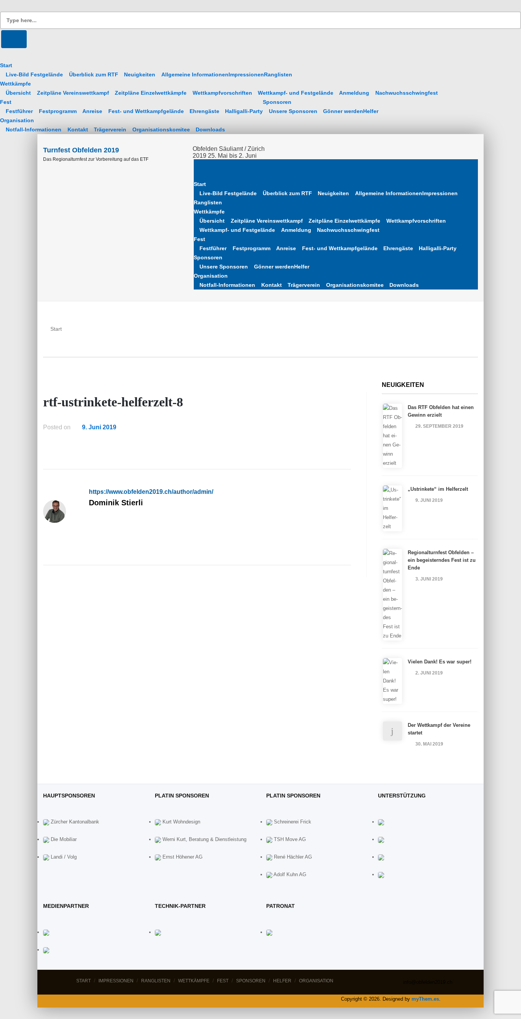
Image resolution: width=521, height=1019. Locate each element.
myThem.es (425, 999)
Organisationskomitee (161, 129)
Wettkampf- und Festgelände (295, 93)
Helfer (370, 111)
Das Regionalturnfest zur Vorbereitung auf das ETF (95, 159)
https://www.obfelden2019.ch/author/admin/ (151, 491)
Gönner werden (343, 111)
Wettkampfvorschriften (222, 93)
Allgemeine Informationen (194, 74)
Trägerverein (110, 129)
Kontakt (78, 129)
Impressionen (246, 74)
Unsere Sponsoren (293, 111)
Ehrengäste (204, 111)
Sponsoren (277, 102)
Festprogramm (58, 111)
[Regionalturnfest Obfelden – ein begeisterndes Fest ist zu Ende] (392, 595)
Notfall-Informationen (33, 129)
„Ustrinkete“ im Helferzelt (438, 489)
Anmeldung (354, 93)
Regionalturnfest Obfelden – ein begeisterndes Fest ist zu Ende (442, 560)
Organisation (17, 120)
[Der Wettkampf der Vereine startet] (392, 731)
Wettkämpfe (15, 84)
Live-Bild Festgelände (34, 74)
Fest (5, 102)
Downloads (210, 129)
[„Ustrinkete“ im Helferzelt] (392, 508)
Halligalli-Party (244, 111)
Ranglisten (278, 74)
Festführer (19, 111)
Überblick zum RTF (93, 74)
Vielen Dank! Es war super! (439, 662)
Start (6, 65)
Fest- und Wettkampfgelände (146, 111)
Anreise (92, 111)
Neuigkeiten (139, 74)
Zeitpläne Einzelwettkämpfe (151, 93)
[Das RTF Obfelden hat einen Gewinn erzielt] (392, 436)
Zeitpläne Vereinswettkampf (73, 93)
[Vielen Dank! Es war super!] (392, 681)
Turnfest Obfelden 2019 (81, 150)
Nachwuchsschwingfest (406, 93)
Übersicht (18, 93)
